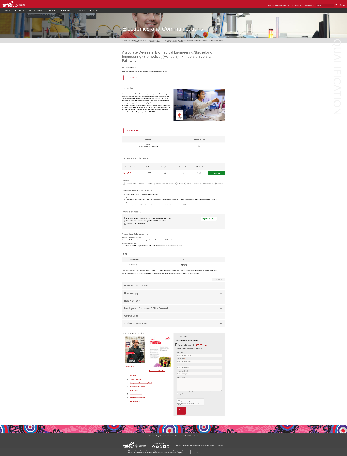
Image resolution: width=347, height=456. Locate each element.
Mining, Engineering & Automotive (139, 41)
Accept (197, 452)
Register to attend (209, 219)
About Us (93, 10)
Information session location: (135, 218)
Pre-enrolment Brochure (157, 371)
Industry (80, 10)
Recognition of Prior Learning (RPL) (141, 383)
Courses (6, 10)
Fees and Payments (135, 379)
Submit (181, 411)
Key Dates (133, 375)
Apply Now (216, 173)
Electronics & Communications (155, 41)
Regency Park (127, 173)
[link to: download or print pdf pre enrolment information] (160, 352)
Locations (19, 10)
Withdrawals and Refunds (137, 397)
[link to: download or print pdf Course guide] (135, 350)
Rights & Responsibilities (137, 386)
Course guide (129, 366)
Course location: (131, 223)
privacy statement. (177, 452)
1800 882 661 (201, 345)
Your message (181, 377)
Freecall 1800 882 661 (309, 5)
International (65, 10)
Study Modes (134, 390)
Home (270, 5)
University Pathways (136, 394)
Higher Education (133, 130)
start (133, 77)
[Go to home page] (123, 40)
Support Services (135, 401)
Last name (180, 359)
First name (180, 353)
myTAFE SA (276, 5)
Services (51, 10)
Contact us (298, 5)
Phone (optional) (182, 371)
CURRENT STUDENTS (287, 5)
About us (213, 445)
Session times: (130, 221)
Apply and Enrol (35, 10)
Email (178, 365)
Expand (218, 279)
